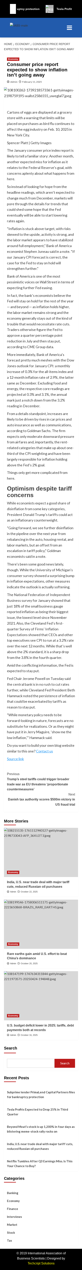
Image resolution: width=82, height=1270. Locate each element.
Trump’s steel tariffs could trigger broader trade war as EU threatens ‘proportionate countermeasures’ (38, 781)
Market (12, 1224)
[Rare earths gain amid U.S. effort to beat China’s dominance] (41, 924)
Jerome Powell (33, 678)
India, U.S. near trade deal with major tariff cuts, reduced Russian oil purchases (40, 1146)
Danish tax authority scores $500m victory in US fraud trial (41, 799)
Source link (15, 759)
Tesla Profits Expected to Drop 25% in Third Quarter (37, 1112)
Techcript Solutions (41, 1263)
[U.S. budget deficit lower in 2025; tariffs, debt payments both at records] (41, 995)
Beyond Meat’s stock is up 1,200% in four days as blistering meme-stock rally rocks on (41, 1129)
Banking (12, 1193)
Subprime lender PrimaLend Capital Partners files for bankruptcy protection (41, 1094)
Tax (9, 1240)
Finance (12, 1209)
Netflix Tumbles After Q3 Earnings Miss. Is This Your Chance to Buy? (39, 1163)
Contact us (44, 751)
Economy (13, 59)
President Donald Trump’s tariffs (32, 514)
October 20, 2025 (29, 963)
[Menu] (67, 28)
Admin (14, 81)
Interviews (14, 1216)
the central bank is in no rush (29, 684)
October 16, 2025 (29, 1035)
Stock (11, 1232)
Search (10, 1048)
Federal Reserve (41, 167)
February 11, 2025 (32, 81)
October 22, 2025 (29, 891)
